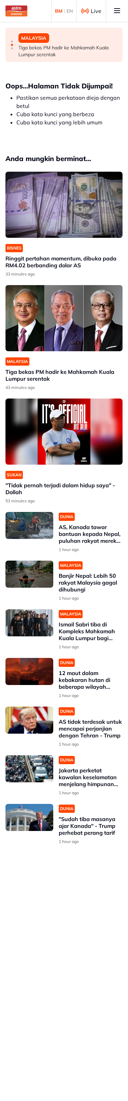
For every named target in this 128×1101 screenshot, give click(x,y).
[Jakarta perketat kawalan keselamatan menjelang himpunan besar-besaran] (29, 768)
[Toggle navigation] (117, 11)
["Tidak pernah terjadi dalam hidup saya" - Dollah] (64, 432)
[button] (12, 41)
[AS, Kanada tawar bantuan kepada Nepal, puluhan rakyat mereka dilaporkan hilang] (29, 525)
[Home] (16, 11)
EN (70, 11)
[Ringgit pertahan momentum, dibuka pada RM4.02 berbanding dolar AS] (64, 205)
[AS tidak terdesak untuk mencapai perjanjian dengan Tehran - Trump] (29, 720)
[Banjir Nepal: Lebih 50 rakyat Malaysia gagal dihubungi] (29, 574)
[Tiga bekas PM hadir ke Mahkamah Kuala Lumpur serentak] (64, 318)
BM (58, 11)
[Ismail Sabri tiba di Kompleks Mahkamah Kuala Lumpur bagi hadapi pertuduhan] (29, 622)
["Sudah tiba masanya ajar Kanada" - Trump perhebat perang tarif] (29, 817)
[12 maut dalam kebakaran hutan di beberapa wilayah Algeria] (29, 671)
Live (96, 11)
